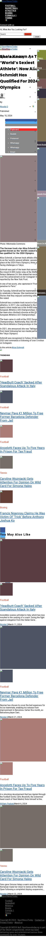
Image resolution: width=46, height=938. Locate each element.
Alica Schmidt (18, 347)
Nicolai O (4, 106)
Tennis (8, 18)
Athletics (10, 10)
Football (10, 6)
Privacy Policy (6, 922)
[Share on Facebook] (25, 120)
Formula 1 (10, 15)
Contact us (39, 920)
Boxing (9, 13)
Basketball (11, 8)
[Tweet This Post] (25, 122)
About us (18, 922)
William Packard (7, 803)
